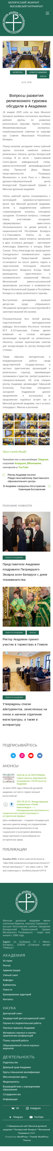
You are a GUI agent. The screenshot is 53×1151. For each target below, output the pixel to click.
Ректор (43, 76)
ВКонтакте (34, 463)
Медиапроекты (11, 1082)
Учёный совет (10, 975)
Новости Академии (38, 72)
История (7, 961)
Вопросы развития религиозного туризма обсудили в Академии (26, 100)
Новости (7, 989)
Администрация (11, 970)
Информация (10, 1099)
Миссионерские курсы (15, 1077)
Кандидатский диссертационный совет (24, 1018)
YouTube (23, 467)
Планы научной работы (16, 1040)
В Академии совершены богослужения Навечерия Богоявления (24, 488)
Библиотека (9, 985)
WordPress (22, 1137)
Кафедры (8, 980)
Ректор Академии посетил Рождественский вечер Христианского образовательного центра (28, 478)
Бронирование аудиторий (17, 994)
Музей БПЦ (17, 72)
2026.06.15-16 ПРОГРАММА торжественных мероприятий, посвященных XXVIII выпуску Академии (32, 779)
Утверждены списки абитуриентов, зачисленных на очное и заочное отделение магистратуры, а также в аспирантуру (25, 714)
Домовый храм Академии (17, 1067)
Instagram (20, 463)
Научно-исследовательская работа (22, 1023)
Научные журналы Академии (19, 1028)
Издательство (10, 1062)
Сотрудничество (12, 1094)
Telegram (43, 459)
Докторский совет (12, 1013)
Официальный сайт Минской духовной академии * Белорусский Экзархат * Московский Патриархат (26, 1129)
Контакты (8, 999)
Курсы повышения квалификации (21, 1072)
